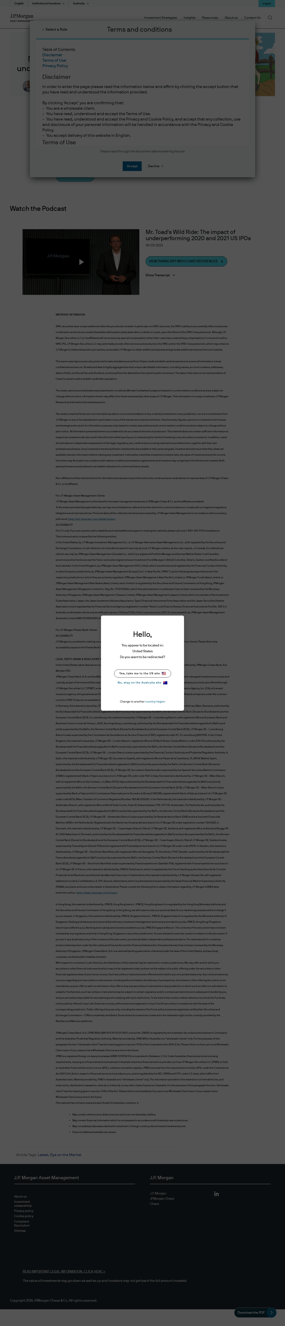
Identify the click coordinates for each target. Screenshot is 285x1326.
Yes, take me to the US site (139, 673)
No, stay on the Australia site (139, 682)
